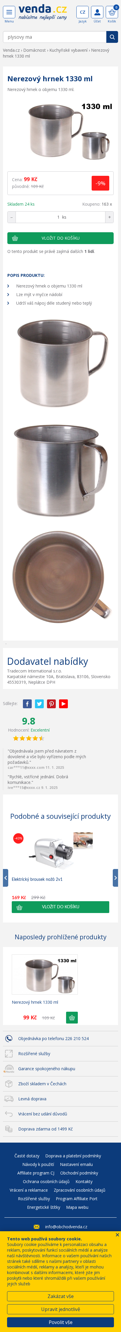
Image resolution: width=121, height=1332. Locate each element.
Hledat (112, 37)
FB (27, 703)
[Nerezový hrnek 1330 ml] (60, 130)
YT (63, 703)
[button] (60, 907)
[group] (60, 872)
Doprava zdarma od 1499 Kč (45, 1129)
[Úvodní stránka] (43, 14)
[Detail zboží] (45, 974)
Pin (51, 703)
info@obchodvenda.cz (66, 1226)
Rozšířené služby (34, 1053)
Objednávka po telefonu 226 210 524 (53, 1038)
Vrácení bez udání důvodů (42, 1114)
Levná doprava (32, 1099)
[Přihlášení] (97, 12)
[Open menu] (9, 12)
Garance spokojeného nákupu (46, 1068)
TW (39, 703)
